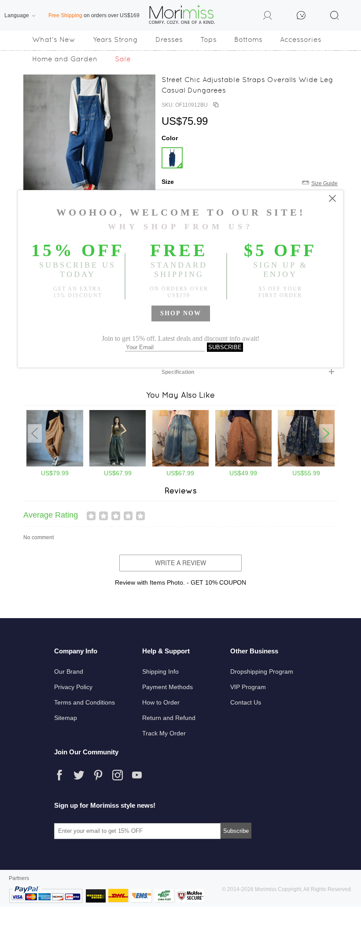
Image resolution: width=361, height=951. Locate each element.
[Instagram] (117, 775)
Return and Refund (168, 717)
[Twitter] (79, 775)
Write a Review (180, 562)
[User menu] (267, 17)
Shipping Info (160, 671)
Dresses (169, 39)
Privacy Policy (73, 686)
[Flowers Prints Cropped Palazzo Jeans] (306, 465)
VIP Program (248, 686)
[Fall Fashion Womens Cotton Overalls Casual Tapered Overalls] (54, 465)
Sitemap (65, 717)
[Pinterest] (98, 775)
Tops (208, 39)
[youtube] (137, 775)
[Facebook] (59, 775)
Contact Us (245, 702)
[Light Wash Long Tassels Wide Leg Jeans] (180, 465)
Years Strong (115, 39)
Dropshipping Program (261, 671)
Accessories (300, 39)
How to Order (161, 702)
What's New (53, 39)
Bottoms (248, 39)
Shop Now (180, 313)
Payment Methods (167, 686)
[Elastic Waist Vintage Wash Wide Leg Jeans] (243, 465)
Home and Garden (64, 59)
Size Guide (324, 183)
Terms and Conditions (84, 702)
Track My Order (164, 733)
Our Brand (68, 671)
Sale (123, 59)
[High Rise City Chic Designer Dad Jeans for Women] (117, 465)
